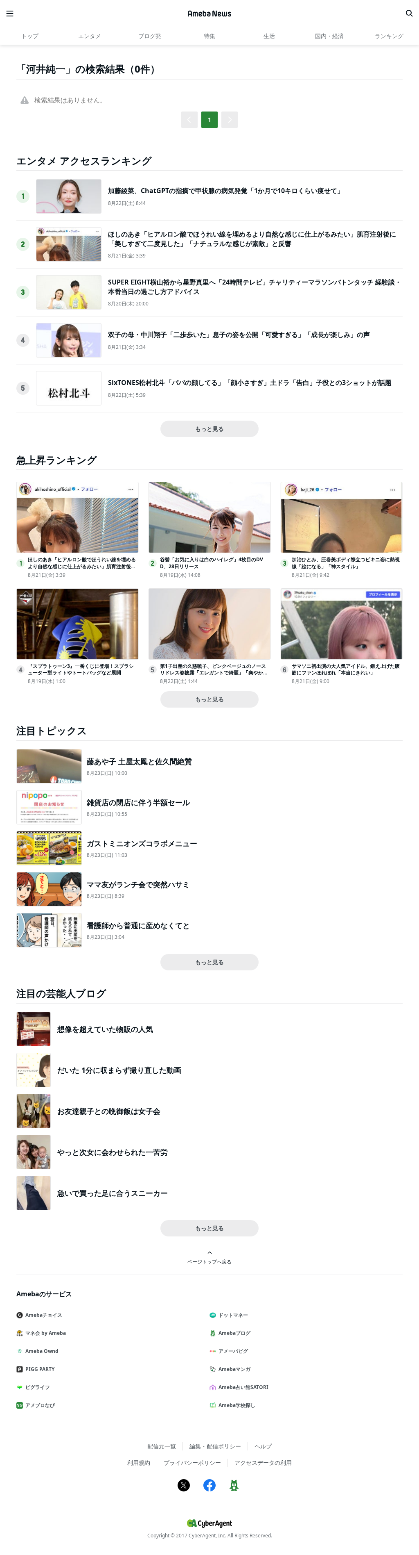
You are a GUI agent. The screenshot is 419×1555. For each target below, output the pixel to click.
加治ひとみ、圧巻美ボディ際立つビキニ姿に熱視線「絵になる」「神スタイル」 (346, 563)
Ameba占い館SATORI (243, 1387)
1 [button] (209, 119)
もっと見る (209, 429)
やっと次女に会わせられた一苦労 (112, 1152)
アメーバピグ (233, 1351)
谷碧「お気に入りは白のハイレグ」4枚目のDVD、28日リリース (211, 563)
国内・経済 (329, 36)
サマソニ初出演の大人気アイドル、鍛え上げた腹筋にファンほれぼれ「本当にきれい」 (346, 669)
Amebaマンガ (234, 1369)
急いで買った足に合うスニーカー (112, 1193)
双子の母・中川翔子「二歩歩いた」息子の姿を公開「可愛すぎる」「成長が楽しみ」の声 (239, 334)
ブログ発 (149, 36)
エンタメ (89, 36)
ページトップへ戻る (209, 1261)
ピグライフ (37, 1387)
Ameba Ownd (42, 1351)
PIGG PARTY (39, 1369)
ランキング (389, 36)
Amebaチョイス (43, 1314)
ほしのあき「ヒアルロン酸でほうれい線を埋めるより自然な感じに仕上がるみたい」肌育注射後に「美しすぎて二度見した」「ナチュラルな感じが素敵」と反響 (252, 239)
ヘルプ (263, 1446)
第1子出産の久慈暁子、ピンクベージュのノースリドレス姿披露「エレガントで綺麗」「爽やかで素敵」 (214, 673)
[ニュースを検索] (409, 13)
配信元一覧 (161, 1446)
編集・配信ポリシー (215, 1446)
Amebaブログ (234, 1333)
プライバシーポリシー (192, 1462)
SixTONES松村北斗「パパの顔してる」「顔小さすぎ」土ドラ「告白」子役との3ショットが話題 (250, 382)
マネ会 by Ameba (45, 1333)
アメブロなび (40, 1405)
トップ (29, 36)
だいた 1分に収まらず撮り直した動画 (119, 1070)
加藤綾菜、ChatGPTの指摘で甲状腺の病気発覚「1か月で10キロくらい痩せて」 (226, 190)
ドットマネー (233, 1314)
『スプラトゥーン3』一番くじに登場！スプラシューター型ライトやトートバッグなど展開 (81, 669)
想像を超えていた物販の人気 (105, 1029)
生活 (269, 36)
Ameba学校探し (237, 1405)
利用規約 (138, 1462)
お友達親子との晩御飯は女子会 (108, 1111)
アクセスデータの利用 (263, 1462)
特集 (209, 36)
